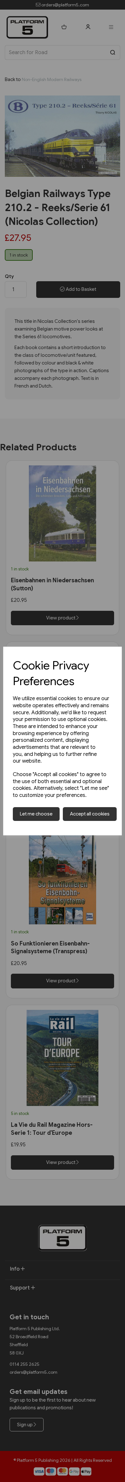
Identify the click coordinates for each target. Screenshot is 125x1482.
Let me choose (36, 814)
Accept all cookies (90, 814)
